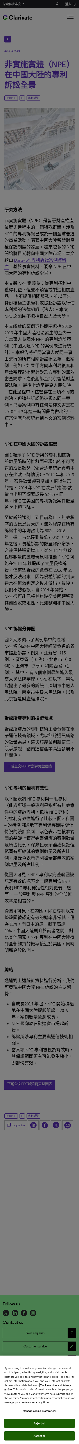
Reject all (39, 1423)
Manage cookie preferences (39, 1410)
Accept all (39, 1435)
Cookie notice (48, 1385)
